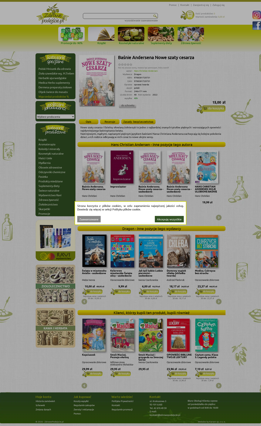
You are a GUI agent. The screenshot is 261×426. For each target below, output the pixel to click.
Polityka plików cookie (126, 209)
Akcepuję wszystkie (169, 219)
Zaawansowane (89, 219)
